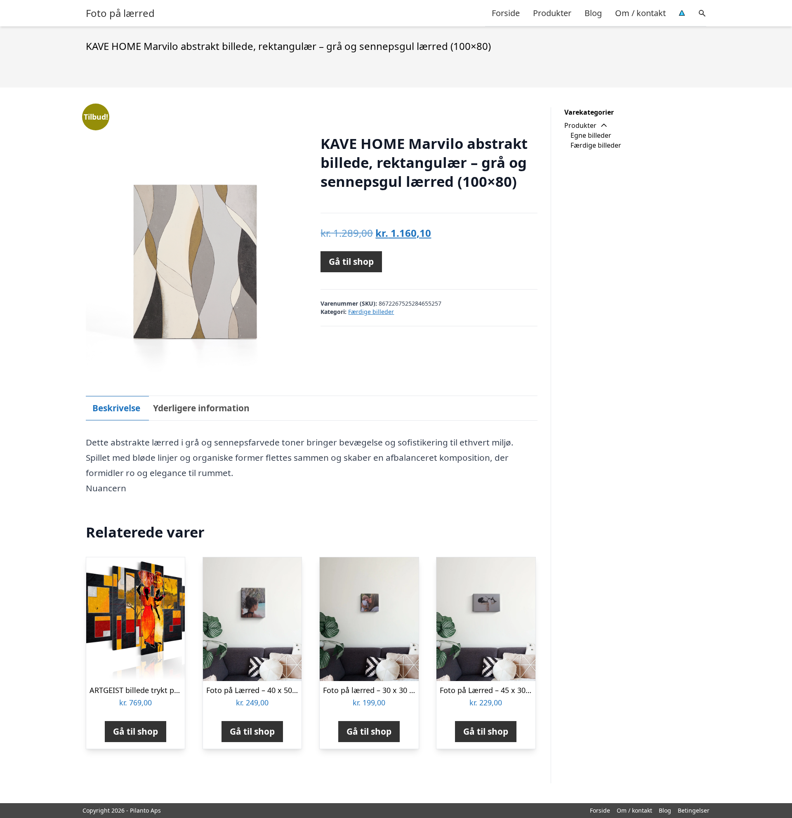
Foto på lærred (120, 13)
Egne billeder (590, 135)
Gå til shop (351, 261)
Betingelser (694, 810)
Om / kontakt (640, 13)
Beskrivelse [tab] (116, 408)
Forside (506, 13)
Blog (593, 13)
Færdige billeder (371, 312)
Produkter (552, 13)
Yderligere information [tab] (201, 408)
